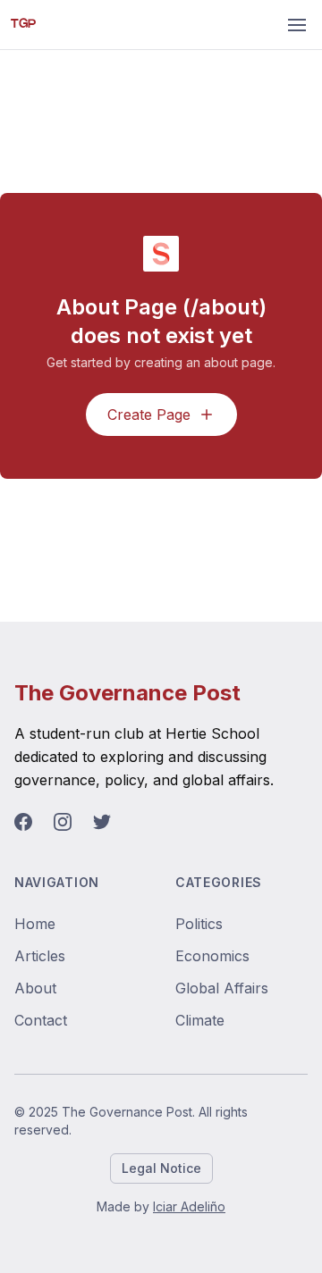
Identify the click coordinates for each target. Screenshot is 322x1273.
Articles (39, 956)
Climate (200, 1020)
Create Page (149, 414)
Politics (199, 924)
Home (34, 924)
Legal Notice (161, 1168)
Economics (212, 956)
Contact (40, 1020)
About (35, 988)
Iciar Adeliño (189, 1206)
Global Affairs (221, 988)
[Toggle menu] (297, 25)
